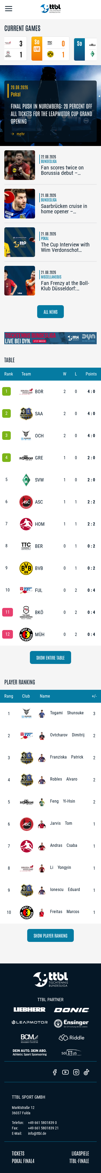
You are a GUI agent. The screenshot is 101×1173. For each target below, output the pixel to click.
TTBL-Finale (79, 1160)
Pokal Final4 (23, 1160)
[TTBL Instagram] (76, 1073)
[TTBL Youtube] (65, 1073)
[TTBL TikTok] (86, 1073)
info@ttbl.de (37, 1133)
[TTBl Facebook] (54, 1073)
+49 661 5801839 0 (42, 1122)
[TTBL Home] (50, 9)
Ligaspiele (80, 1153)
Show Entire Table (50, 657)
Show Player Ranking (50, 935)
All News (50, 311)
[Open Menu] (8, 9)
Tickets (18, 1153)
